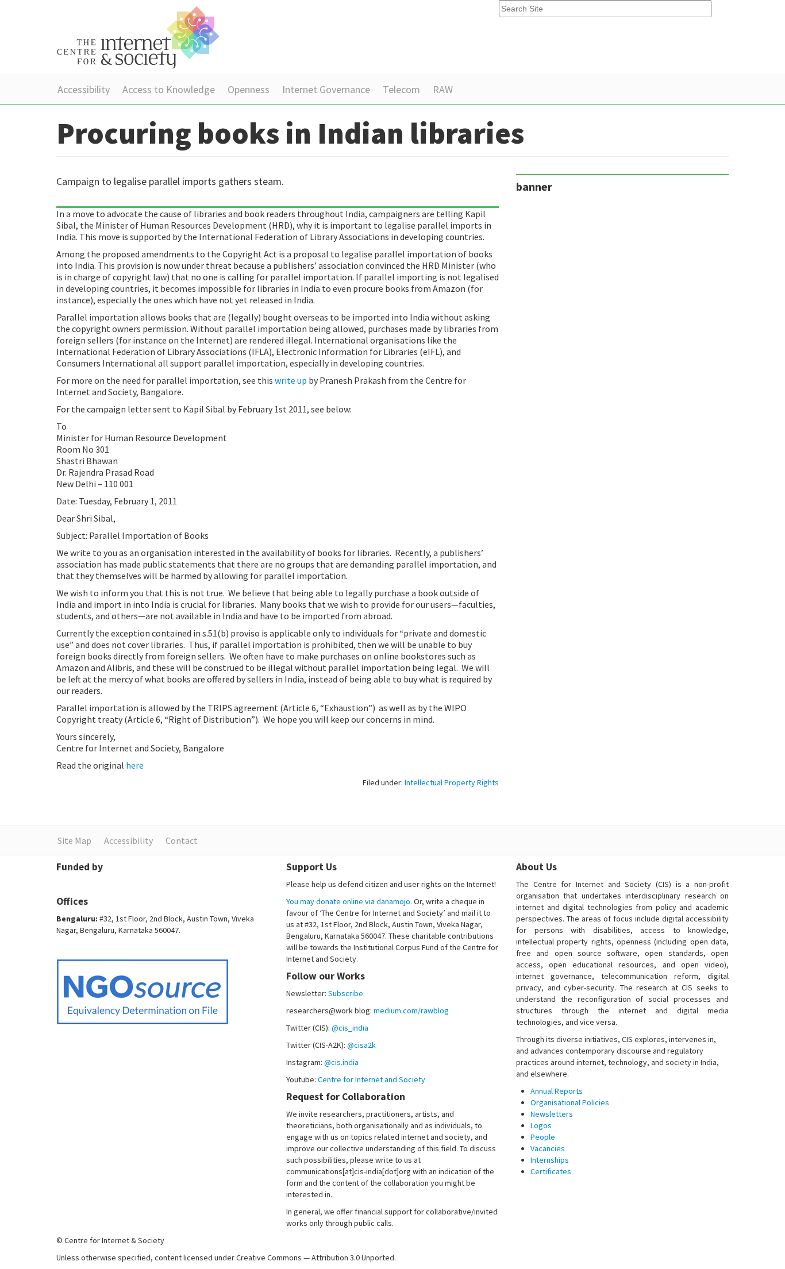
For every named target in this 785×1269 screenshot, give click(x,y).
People (542, 1137)
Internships (549, 1160)
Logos (541, 1125)
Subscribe (345, 993)
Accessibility (83, 89)
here (135, 765)
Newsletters (551, 1114)
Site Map (74, 840)
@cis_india (350, 1028)
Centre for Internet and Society (371, 1079)
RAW (443, 89)
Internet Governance (326, 89)
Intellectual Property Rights (452, 782)
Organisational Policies (569, 1102)
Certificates (550, 1171)
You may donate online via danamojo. (349, 901)
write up (290, 380)
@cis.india (341, 1062)
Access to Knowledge (168, 89)
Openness (249, 89)
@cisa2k (361, 1045)
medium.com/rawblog (411, 1010)
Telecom (401, 89)
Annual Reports (556, 1091)
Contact (182, 840)
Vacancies (547, 1148)
